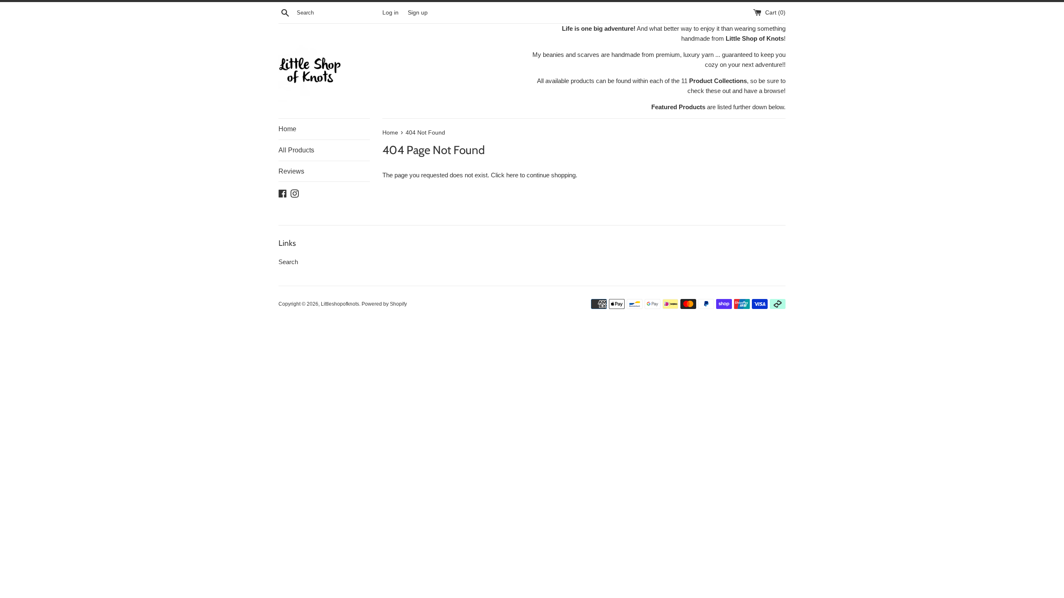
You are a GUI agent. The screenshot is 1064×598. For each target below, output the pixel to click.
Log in (390, 13)
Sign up (418, 13)
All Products (296, 150)
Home (287, 128)
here (512, 175)
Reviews (291, 171)
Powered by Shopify (384, 304)
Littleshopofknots (340, 304)
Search (288, 261)
